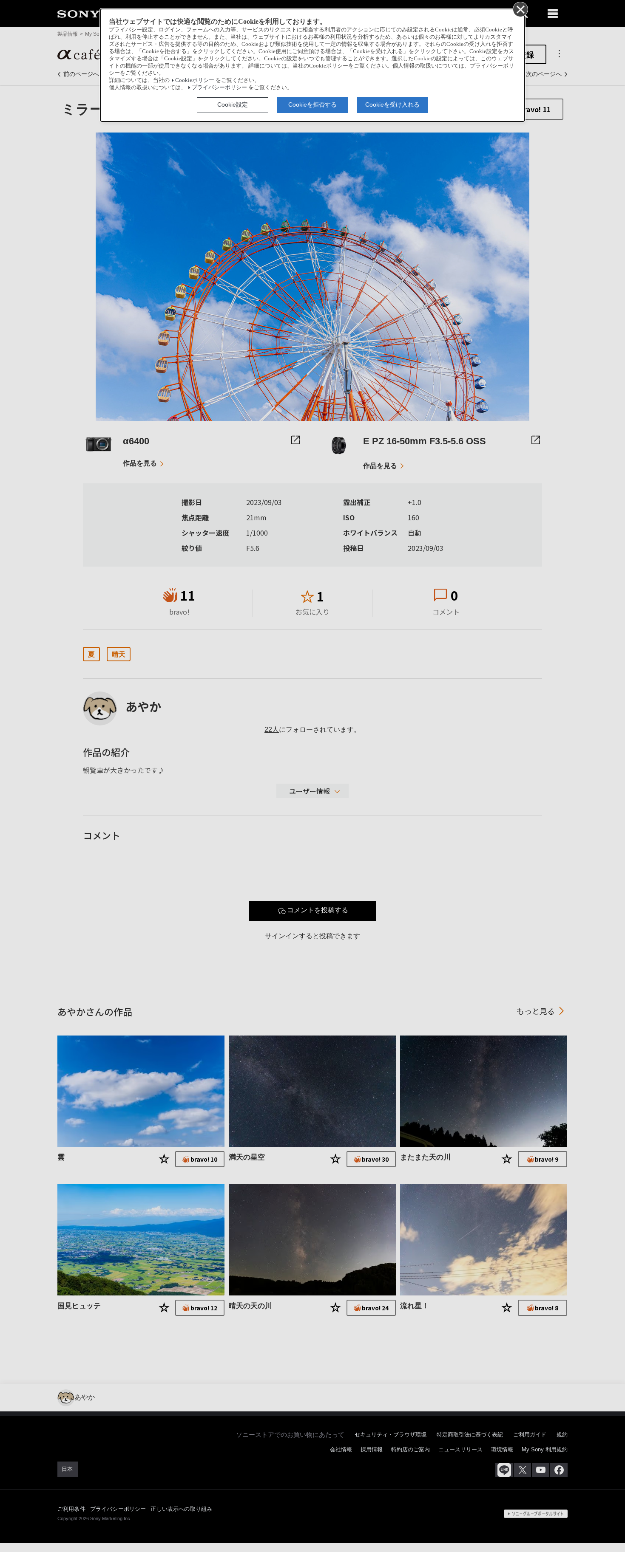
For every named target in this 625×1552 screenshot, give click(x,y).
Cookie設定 (232, 104)
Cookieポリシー (194, 80)
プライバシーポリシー (219, 87)
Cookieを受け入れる (392, 104)
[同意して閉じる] (520, 9)
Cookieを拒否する (312, 104)
